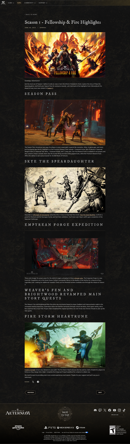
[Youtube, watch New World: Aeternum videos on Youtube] (114, 410)
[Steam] (80, 427)
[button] (65, 55)
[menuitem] (11, 3)
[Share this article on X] (33, 382)
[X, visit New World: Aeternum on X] (105, 410)
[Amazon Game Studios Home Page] (18, 427)
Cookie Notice (57, 432)
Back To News (31, 14)
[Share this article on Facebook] (38, 382)
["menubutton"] (11, 3)
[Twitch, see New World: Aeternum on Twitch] (100, 410)
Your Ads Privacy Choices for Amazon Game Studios (74, 432)
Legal (43, 432)
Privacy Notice (49, 432)
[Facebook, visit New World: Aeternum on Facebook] (109, 410)
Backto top (65, 414)
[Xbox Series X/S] (65, 428)
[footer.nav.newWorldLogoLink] (18, 412)
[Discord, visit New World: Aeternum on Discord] (95, 410)
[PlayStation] (49, 427)
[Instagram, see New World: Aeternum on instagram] (119, 410)
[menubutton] (117, 414)
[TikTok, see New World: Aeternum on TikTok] (124, 410)
